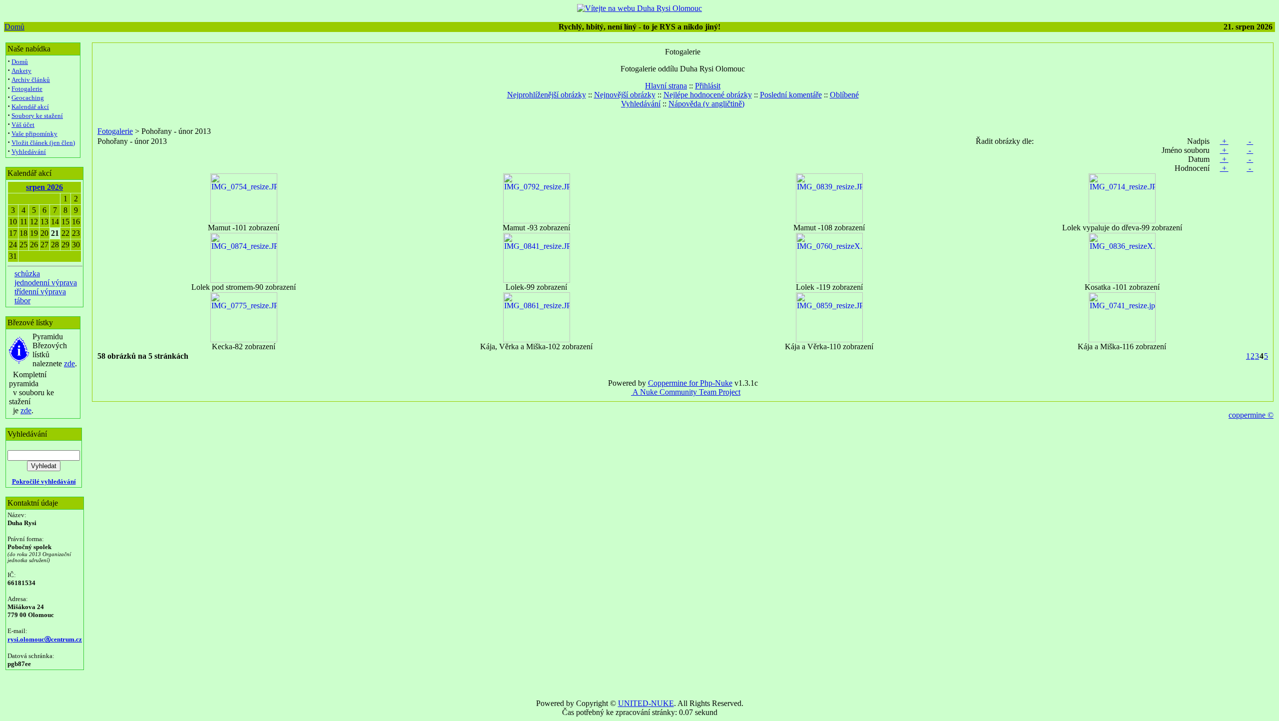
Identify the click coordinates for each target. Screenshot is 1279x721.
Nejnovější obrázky (624, 94)
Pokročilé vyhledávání (44, 481)
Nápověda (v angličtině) (706, 103)
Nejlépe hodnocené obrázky (707, 94)
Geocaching (27, 97)
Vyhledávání (28, 151)
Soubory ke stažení (37, 115)
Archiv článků (30, 79)
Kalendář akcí (30, 106)
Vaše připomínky (34, 133)
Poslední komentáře (791, 94)
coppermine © (1251, 415)
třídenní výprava (40, 291)
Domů (14, 26)
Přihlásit (707, 85)
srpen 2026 (44, 187)
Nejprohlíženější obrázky (546, 94)
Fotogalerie (26, 88)
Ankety (21, 70)
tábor (22, 300)
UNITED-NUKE (646, 703)
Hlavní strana (666, 85)
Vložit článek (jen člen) (43, 142)
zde (69, 363)
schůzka (27, 273)
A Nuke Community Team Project (685, 392)
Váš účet (22, 124)
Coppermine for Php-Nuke (690, 383)
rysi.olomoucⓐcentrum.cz (44, 639)
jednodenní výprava (45, 282)
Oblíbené (844, 94)
